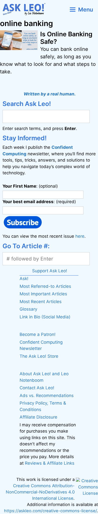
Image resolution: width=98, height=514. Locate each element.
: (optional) (30, 186)
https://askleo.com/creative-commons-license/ (50, 510)
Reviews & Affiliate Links (49, 463)
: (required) (39, 201)
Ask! (24, 278)
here (79, 236)
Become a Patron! (38, 334)
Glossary (28, 309)
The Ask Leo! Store (39, 356)
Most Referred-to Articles (45, 286)
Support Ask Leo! (49, 270)
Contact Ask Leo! (37, 387)
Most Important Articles (43, 293)
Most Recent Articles (41, 301)
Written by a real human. (50, 93)
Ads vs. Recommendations (47, 395)
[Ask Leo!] (26, 9)
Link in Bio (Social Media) (45, 316)
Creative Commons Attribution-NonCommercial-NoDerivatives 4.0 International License (40, 492)
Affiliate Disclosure (38, 417)
